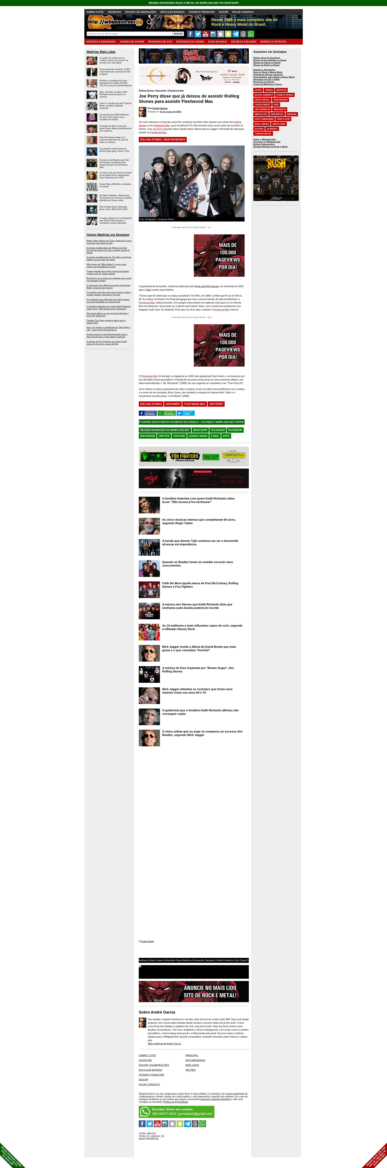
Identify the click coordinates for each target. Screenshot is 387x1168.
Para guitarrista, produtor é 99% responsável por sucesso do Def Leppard (114, 71)
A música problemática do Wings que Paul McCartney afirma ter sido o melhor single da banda (108, 250)
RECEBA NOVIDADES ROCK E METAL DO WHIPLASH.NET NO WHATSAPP (194, 3)
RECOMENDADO (195, 1060)
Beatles (281, 90)
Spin (148, 290)
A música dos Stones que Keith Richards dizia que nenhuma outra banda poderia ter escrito (197, 606)
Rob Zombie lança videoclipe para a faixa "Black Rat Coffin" (113, 207)
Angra (269, 90)
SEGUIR (223, 12)
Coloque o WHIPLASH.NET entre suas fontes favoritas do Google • (175, 422)
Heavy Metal (262, 99)
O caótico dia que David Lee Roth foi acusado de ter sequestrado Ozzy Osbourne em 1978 (115, 175)
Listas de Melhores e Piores (267, 84)
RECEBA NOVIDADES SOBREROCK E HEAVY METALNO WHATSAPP (11, 1156)
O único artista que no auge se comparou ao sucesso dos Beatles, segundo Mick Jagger (202, 733)
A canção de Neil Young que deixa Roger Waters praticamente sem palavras (115, 128)
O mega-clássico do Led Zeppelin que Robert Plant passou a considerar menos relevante (115, 220)
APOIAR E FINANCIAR (202, 12)
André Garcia (159, 108)
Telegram (218, 430)
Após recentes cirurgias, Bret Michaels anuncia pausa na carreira (113, 94)
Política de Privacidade (175, 1102)
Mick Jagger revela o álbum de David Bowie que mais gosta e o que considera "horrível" (199, 648)
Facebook (235, 430)
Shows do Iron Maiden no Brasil (269, 60)
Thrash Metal (263, 133)
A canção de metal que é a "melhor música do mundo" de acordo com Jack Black (113, 60)
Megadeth (280, 109)
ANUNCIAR (114, 12)
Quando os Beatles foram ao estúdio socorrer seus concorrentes (197, 563)
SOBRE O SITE (95, 12)
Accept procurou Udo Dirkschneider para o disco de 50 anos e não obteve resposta (107, 335)
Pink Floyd (283, 119)
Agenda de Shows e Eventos (268, 74)
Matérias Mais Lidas (101, 51)
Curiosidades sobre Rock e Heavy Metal (273, 77)
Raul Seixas (262, 124)
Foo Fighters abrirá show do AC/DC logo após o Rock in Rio (114, 149)
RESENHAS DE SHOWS (190, 41)
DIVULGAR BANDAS (172, 12)
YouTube (179, 436)
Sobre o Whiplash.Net (264, 139)
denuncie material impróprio (215, 1099)
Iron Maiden (280, 99)
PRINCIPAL (191, 1055)
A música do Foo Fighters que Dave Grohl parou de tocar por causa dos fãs (107, 342)
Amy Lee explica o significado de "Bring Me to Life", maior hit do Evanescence (108, 328)
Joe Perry (158, 129)
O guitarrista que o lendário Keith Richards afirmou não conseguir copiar (200, 712)
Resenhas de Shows (263, 82)
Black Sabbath (264, 95)
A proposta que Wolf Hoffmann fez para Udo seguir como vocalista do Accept (114, 117)
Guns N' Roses (285, 95)
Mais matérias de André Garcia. (164, 1043)
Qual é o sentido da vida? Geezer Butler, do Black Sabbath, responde (115, 105)
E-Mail (215, 436)
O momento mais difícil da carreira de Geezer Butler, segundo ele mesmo (108, 286)
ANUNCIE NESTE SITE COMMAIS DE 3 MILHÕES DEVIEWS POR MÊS (376, 1157)
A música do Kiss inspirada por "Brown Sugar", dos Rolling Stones (198, 669)
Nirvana (291, 114)
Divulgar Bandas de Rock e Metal (270, 146)
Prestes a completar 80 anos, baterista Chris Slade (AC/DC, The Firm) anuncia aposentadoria (115, 83)
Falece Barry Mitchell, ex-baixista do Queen (115, 185)
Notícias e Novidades (264, 70)
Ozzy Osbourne (264, 119)
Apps (226, 436)
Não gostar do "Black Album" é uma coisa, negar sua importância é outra (107, 265)
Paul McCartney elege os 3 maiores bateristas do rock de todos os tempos (113, 139)
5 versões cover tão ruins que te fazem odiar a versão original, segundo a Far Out (109, 293)
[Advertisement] (164, 345)
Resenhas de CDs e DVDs (266, 79)
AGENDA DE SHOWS (132, 41)
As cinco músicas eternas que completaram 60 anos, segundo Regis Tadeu (199, 521)
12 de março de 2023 (170, 111)
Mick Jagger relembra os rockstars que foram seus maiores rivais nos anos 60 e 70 (197, 690)
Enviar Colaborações (264, 144)
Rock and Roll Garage (207, 286)
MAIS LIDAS (192, 1065)
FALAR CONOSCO (243, 12)
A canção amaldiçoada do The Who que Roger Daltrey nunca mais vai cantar (109, 258)
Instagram (147, 436)
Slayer (259, 129)
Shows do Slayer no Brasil (266, 62)
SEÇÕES (243, 41)
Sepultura (279, 124)
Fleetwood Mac (176, 90)
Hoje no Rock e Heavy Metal (267, 72)
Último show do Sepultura (266, 58)
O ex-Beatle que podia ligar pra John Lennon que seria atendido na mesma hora (108, 300)
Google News (198, 436)
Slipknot (272, 129)
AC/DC (258, 90)
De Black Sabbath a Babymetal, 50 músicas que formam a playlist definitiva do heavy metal (115, 197)
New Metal (277, 114)
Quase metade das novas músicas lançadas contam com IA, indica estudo (108, 272)
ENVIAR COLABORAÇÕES (140, 12)
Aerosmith (161, 90)
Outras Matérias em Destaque (108, 234)
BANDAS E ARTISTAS (273, 41)
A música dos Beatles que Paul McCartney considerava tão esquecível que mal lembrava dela (114, 163)
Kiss (276, 104)
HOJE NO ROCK (217, 41)
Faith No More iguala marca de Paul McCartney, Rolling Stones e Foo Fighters (200, 585)
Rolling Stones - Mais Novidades (162, 139)
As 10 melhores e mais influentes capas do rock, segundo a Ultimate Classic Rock (202, 627)
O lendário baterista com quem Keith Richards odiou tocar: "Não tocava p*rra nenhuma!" (109, 307)
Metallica (261, 114)
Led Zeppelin (262, 109)
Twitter (164, 436)
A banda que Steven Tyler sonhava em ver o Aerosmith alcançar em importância (200, 542)
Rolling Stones (146, 90)
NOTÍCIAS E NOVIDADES (101, 41)
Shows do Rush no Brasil (266, 65)
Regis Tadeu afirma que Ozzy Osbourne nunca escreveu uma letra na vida (109, 242)
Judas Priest (262, 104)
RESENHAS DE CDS (160, 41)
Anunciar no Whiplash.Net (266, 142)
